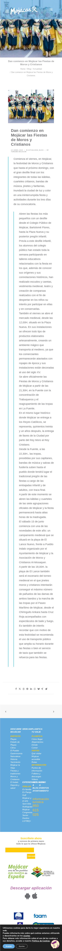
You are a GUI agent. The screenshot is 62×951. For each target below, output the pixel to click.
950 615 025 (36, 810)
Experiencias (29, 782)
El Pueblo (14, 750)
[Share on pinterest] (27, 689)
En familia (26, 789)
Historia (13, 759)
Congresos (27, 812)
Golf (24, 795)
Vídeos (35, 779)
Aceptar (9, 946)
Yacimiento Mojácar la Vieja (15, 765)
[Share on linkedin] (31, 689)
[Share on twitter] (19, 689)
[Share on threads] (23, 689)
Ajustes (22, 946)
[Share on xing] (42, 689)
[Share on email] (46, 689)
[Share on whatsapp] (34, 689)
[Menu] (7, 11)
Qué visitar (36, 753)
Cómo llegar (37, 739)
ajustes (26, 935)
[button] (51, 9)
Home (22, 69)
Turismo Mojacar (18, 151)
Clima (13, 748)
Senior (25, 815)
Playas (13, 739)
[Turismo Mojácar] (24, 9)
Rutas (34, 762)
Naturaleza (15, 756)
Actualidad (37, 69)
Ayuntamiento (41, 791)
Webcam (27, 729)
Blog (29, 69)
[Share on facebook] (16, 689)
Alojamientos (37, 742)
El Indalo (14, 782)
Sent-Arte (26, 804)
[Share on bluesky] (38, 689)
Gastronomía (16, 753)
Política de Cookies (41, 941)
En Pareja (26, 792)
